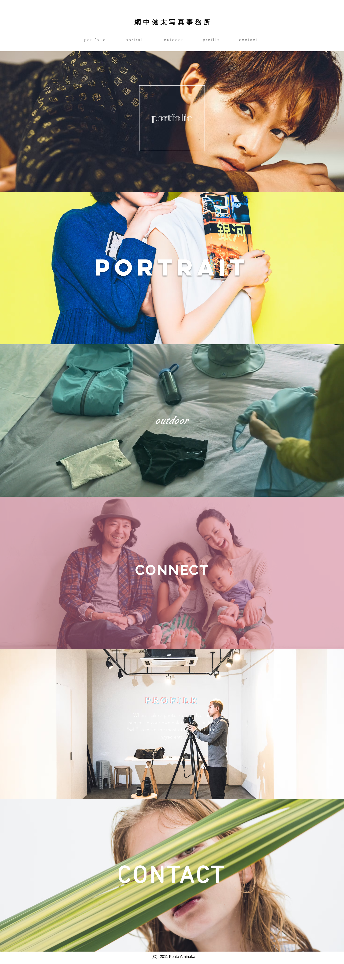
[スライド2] (174, 637)
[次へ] (318, 573)
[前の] (26, 573)
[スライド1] (170, 637)
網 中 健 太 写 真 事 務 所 (172, 22)
